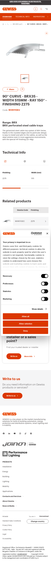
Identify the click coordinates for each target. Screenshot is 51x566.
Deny (25, 331)
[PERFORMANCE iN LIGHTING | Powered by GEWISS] (19, 454)
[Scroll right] (47, 17)
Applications (7, 491)
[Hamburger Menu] (47, 9)
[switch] (44, 284)
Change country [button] (37, 521)
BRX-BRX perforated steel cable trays (18, 24)
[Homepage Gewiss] (9, 8)
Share (11, 89)
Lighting (5, 481)
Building (5, 476)
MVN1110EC (20, 221)
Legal (4, 534)
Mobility (5, 486)
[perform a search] (41, 9)
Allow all (25, 316)
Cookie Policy (7, 529)
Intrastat (5, 516)
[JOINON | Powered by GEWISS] (19, 444)
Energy (5, 472)
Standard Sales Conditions (11, 521)
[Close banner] (47, 233)
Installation (8, 24)
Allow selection (25, 324)
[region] (25, 178)
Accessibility (6, 538)
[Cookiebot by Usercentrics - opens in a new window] (31, 233)
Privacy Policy (7, 525)
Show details (37, 309)
